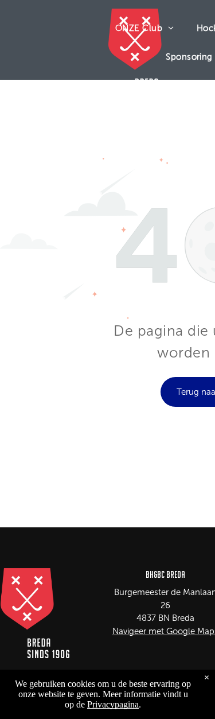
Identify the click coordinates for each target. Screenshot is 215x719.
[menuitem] (144, 28)
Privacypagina (113, 704)
